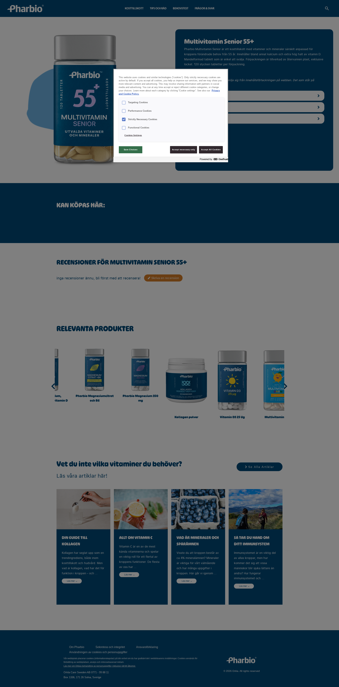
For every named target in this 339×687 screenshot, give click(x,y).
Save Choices (131, 150)
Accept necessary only (183, 150)
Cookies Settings (133, 135)
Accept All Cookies (211, 150)
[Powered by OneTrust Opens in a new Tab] (213, 160)
